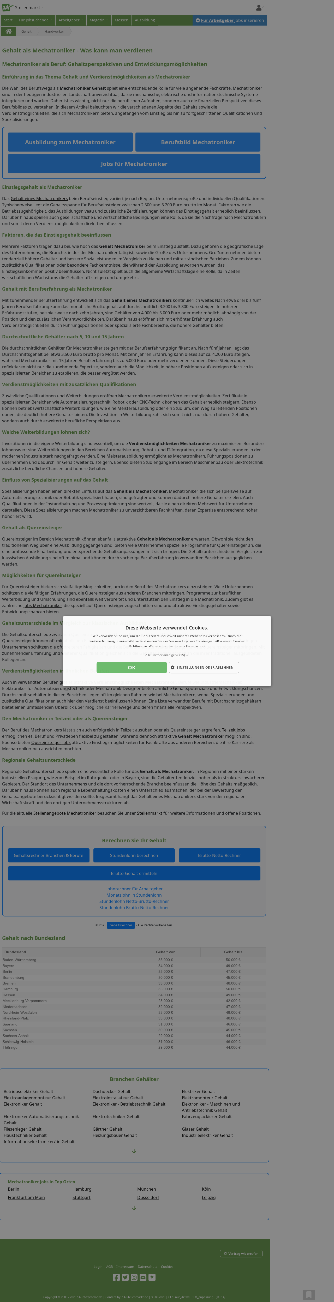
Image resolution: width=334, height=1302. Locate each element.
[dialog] (167, 651)
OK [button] (132, 667)
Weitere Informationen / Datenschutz (177, 646)
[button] (167, 655)
